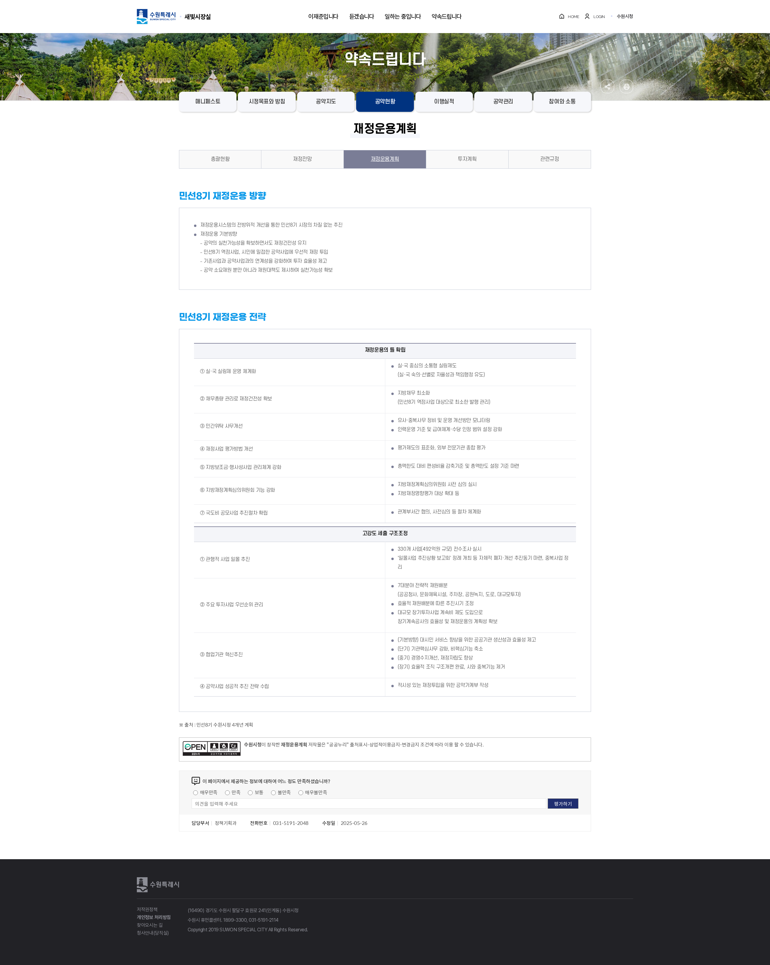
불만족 (284, 792)
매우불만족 (316, 792)
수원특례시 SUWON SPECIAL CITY (197, 16)
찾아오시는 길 (150, 925)
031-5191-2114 (264, 920)
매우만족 (208, 792)
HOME (573, 16)
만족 (236, 792)
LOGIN (599, 16)
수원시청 (625, 16)
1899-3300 (235, 920)
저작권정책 (147, 909)
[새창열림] (211, 749)
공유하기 (607, 86)
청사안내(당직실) (153, 933)
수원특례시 (158, 884)
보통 (259, 792)
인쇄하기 (626, 86)
